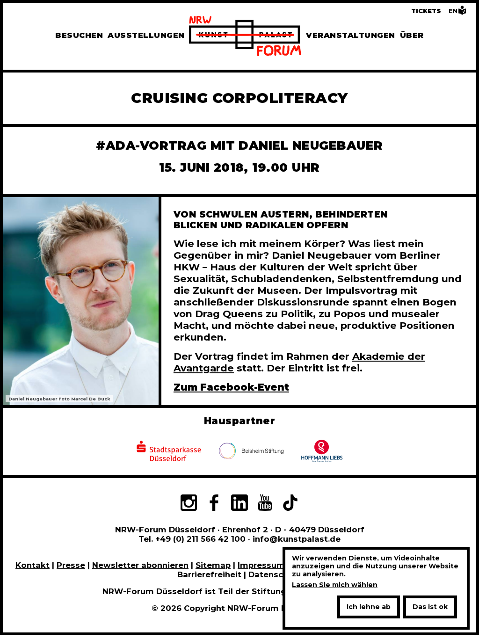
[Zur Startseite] (245, 37)
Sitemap (213, 565)
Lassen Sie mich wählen (334, 585)
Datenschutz (275, 574)
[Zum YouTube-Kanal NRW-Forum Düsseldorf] (264, 504)
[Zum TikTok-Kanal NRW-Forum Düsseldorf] (290, 504)
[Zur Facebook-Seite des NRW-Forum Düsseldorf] (213, 504)
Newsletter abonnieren (140, 565)
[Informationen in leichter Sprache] (462, 12)
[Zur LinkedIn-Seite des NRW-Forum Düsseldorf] (239, 504)
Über (412, 35)
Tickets (426, 11)
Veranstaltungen (350, 35)
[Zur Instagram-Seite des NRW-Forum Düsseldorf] (188, 504)
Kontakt (32, 565)
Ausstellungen (146, 35)
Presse (71, 565)
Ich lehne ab (369, 607)
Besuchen (79, 35)
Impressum (261, 565)
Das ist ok (430, 607)
